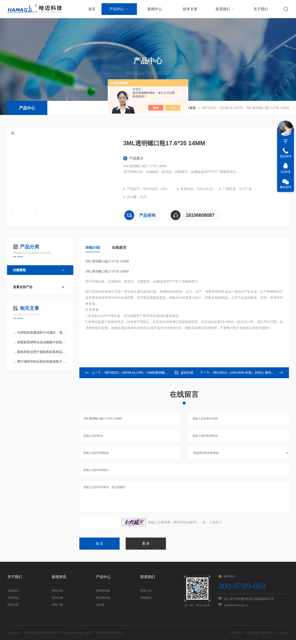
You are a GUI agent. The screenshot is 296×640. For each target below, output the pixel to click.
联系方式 (146, 590)
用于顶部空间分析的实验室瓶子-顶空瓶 (42, 361)
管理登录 (266, 632)
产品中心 (117, 9)
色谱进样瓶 (103, 590)
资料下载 (57, 604)
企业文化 (13, 597)
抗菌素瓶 (189, 108)
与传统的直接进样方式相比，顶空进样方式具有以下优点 (42, 332)
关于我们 (261, 9)
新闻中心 (154, 9)
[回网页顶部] (285, 142)
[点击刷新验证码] (134, 522)
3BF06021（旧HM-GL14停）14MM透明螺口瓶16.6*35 (143, 372)
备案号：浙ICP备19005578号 (104, 632)
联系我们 (223, 9)
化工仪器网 (252, 632)
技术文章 (190, 9)
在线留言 (119, 247)
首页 (91, 9)
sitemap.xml (281, 632)
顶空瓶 (100, 604)
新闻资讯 (57, 590)
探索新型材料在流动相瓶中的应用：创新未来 (42, 342)
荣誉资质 (13, 604)
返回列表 (187, 372)
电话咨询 (285, 156)
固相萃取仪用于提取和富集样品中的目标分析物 (42, 352)
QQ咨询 (285, 171)
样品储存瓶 (103, 597)
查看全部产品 (22, 287)
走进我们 (13, 590)
